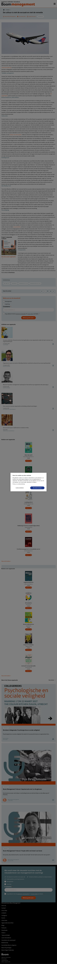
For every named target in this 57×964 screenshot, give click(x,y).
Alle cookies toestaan (37, 487)
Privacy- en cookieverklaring (19, 483)
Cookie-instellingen (20, 487)
